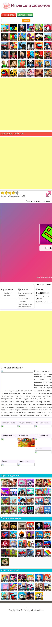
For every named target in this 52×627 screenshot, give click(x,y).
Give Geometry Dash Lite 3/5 (10, 193)
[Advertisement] (26, 104)
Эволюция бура (8, 423)
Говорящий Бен (42, 436)
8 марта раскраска (27, 423)
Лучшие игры (25, 15)
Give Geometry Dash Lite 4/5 (13, 193)
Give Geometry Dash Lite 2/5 (6, 193)
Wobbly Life (24, 461)
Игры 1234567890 (42, 293)
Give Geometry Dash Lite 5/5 (17, 193)
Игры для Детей (41, 301)
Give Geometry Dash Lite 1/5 (2, 193)
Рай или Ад (23, 436)
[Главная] (26, 8)
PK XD (38, 448)
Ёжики (4, 461)
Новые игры (8, 15)
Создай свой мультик (11, 436)
